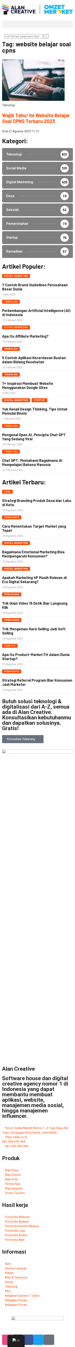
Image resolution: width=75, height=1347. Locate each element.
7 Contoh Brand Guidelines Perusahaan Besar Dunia (35, 287)
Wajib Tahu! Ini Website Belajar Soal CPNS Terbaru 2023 (36, 118)
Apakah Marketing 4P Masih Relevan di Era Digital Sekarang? (34, 579)
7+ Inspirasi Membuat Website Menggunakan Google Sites (27, 385)
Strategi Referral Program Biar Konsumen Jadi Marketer (37, 682)
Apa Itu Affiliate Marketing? (25, 336)
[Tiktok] (49, 1340)
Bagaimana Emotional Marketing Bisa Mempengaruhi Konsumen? (33, 554)
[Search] (46, 36)
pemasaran (11, 517)
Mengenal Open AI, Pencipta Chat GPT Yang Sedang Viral (34, 436)
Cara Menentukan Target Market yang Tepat (34, 528)
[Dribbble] (7, 1340)
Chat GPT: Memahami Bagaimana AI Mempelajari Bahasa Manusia (32, 462)
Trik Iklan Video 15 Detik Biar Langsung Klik (34, 605)
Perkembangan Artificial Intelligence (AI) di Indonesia (36, 312)
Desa (7, 491)
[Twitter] (38, 1340)
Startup (39, 400)
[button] (37, 24)
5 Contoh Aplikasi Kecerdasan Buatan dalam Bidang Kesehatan (34, 359)
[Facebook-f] (28, 1340)
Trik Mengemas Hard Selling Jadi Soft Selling (34, 631)
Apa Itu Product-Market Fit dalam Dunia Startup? (36, 656)
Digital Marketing (16, 276)
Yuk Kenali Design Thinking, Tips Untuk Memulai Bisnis (35, 411)
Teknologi (11, 301)
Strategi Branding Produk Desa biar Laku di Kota (36, 502)
